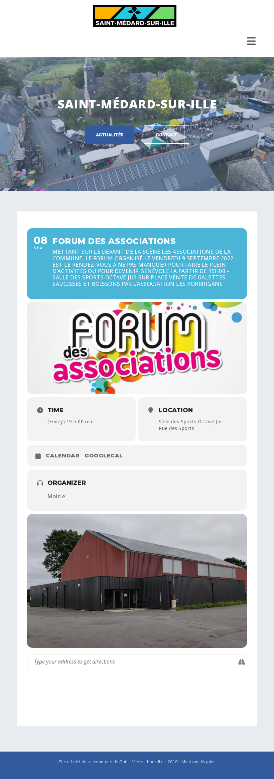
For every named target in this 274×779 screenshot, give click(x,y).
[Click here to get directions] (241, 662)
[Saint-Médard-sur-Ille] (134, 15)
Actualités (110, 134)
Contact (166, 134)
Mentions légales (198, 761)
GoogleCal (104, 455)
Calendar (63, 455)
